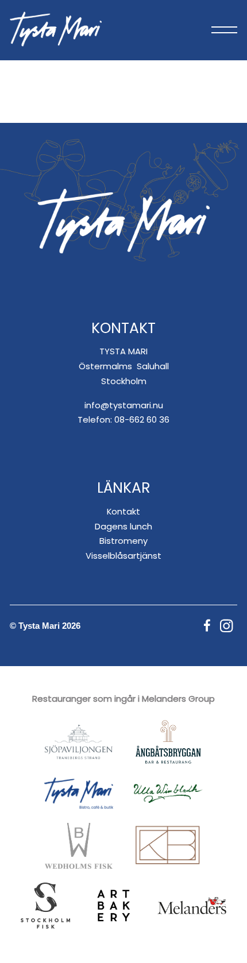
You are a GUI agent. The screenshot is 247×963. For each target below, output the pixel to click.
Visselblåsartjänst (123, 556)
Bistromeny (123, 541)
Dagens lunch (123, 526)
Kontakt (123, 511)
